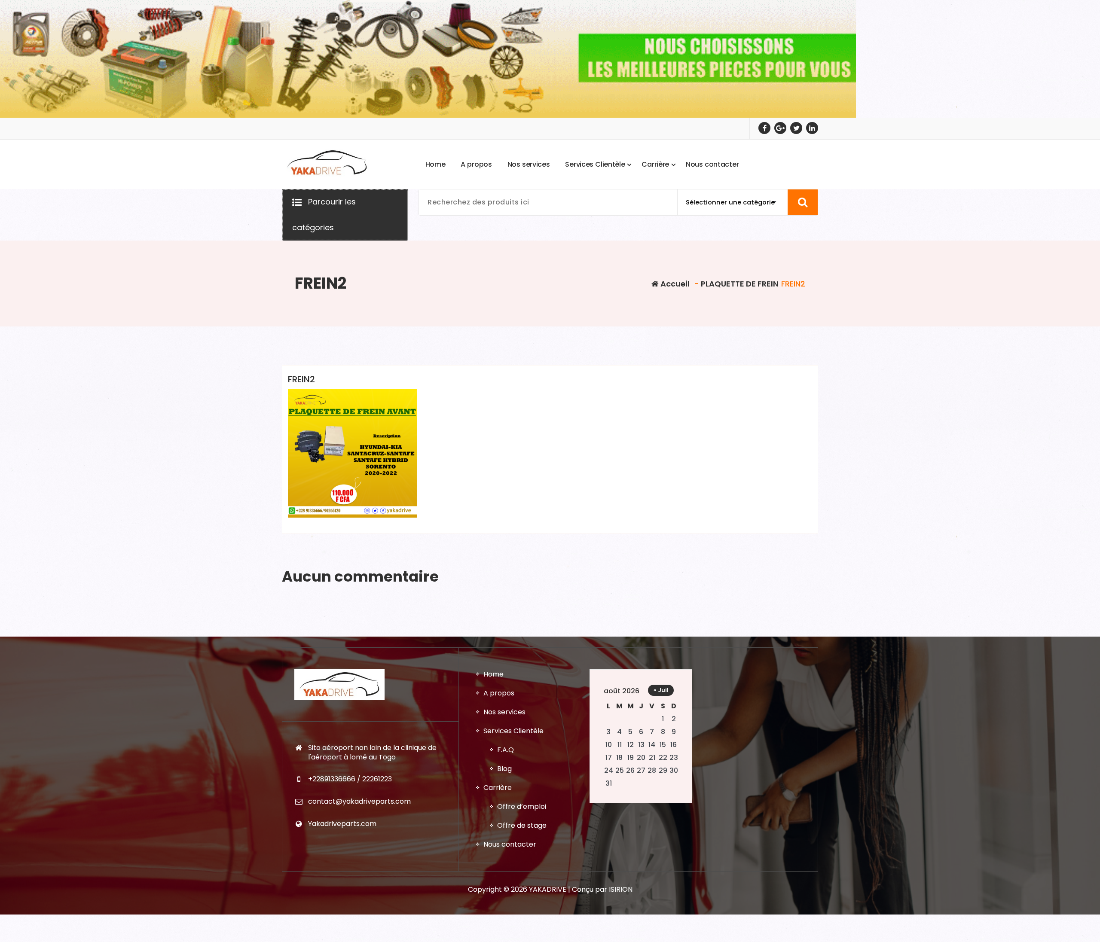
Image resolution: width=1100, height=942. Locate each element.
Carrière (497, 788)
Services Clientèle (513, 731)
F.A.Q (505, 750)
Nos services (504, 712)
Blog (504, 769)
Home (493, 674)
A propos (498, 693)
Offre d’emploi (521, 806)
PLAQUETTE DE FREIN (740, 283)
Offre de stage (522, 825)
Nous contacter (509, 844)
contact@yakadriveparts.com (359, 801)
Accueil (674, 283)
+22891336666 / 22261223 (350, 779)
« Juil (661, 690)
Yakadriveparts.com (342, 824)
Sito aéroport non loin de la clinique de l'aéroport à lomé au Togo (372, 752)
